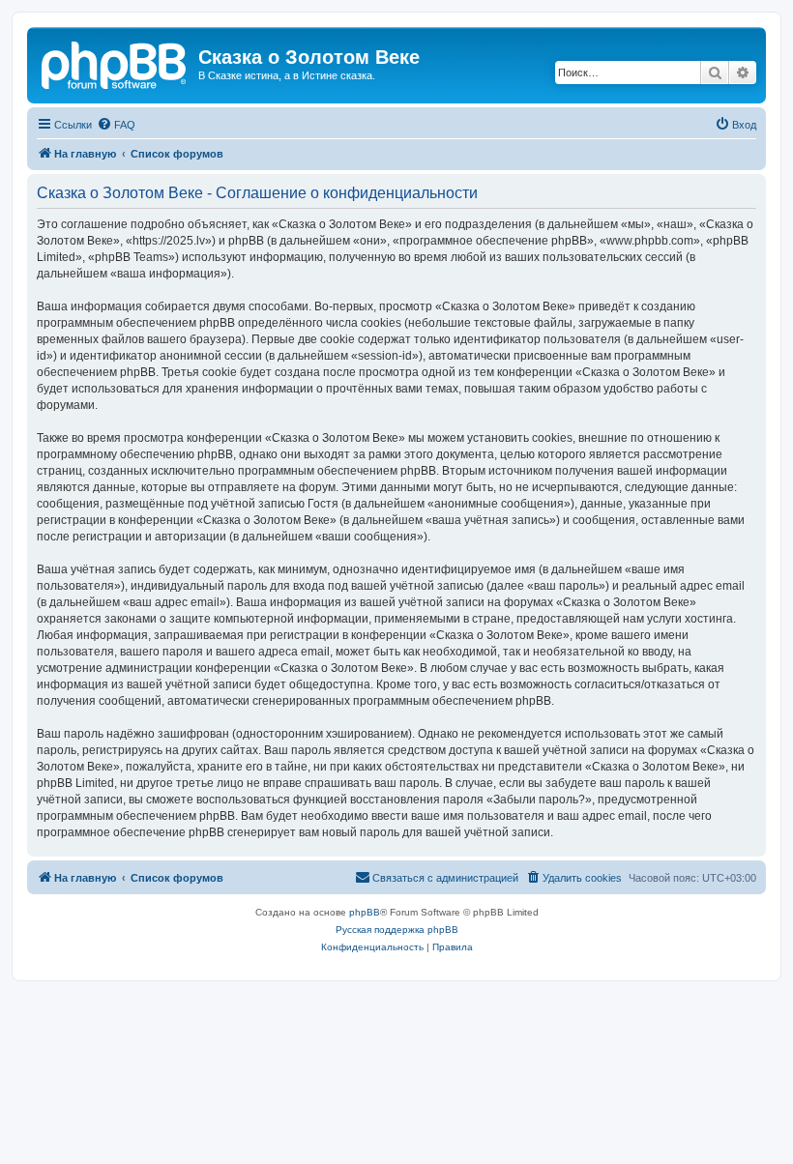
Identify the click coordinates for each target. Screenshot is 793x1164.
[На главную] (115, 63)
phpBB (364, 912)
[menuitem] (116, 124)
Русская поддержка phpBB (397, 929)
